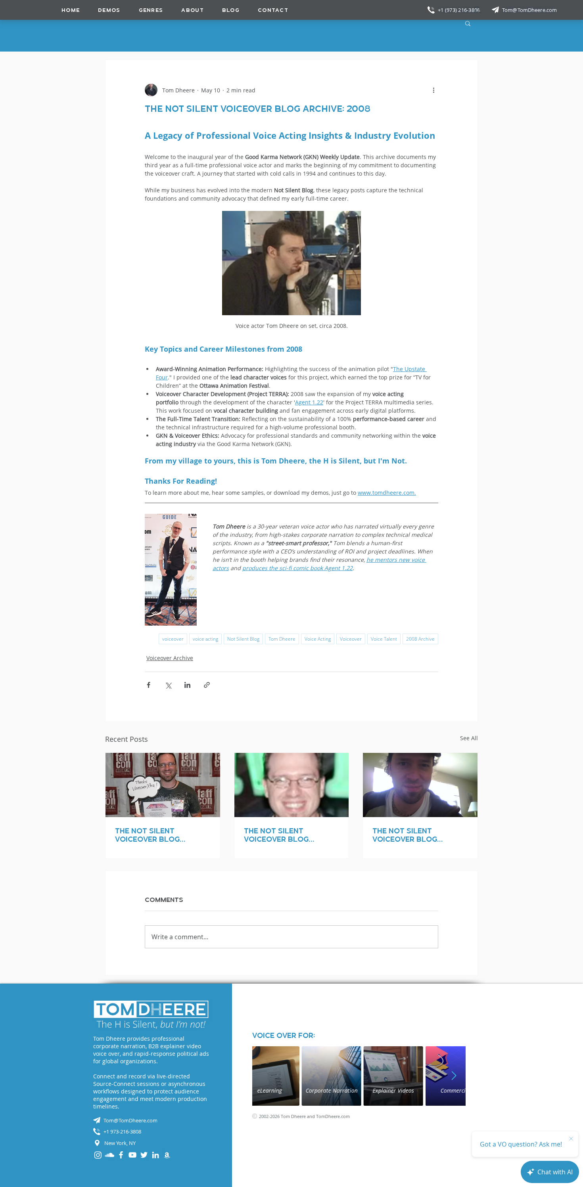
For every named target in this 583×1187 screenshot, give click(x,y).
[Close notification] (571, 1139)
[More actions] (433, 90)
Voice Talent (384, 639)
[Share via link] (207, 685)
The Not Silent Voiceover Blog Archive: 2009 (404, 835)
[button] (151, 10)
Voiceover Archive (169, 658)
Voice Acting (318, 639)
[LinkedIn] (155, 1155)
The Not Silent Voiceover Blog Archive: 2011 (147, 835)
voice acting (205, 639)
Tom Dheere (281, 639)
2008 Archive (420, 639)
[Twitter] (144, 1155)
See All (469, 738)
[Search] (477, 10)
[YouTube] (132, 1155)
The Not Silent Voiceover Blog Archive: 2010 (276, 835)
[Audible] (167, 1155)
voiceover (173, 639)
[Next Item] (453, 1076)
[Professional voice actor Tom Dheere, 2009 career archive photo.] (420, 785)
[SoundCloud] (109, 1155)
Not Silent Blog (243, 639)
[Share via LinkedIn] (187, 685)
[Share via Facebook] (148, 685)
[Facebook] (121, 1155)
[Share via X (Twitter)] (168, 685)
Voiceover (351, 639)
